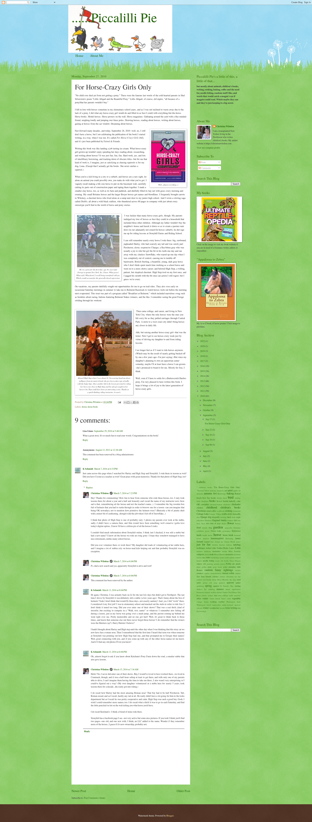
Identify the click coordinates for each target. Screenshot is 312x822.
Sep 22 (209, 429)
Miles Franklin (234, 551)
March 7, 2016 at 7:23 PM (125, 493)
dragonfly (216, 517)
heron (210, 535)
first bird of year (213, 523)
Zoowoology (201, 611)
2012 (202, 386)
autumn (208, 493)
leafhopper (201, 548)
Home (79, 55)
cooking (228, 510)
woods (222, 608)
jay (222, 541)
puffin (225, 567)
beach (199, 497)
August (206, 451)
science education (227, 576)
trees (220, 595)
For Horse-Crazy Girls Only (217, 423)
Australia (200, 493)
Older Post (183, 791)
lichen (208, 548)
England (216, 520)
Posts (203, 162)
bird (231, 497)
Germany (237, 527)
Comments (206, 168)
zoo (239, 608)
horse (84, 406)
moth (211, 554)
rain (238, 566)
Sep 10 (209, 439)
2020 (202, 346)
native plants (230, 557)
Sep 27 (209, 419)
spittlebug (200, 586)
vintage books (202, 602)
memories (216, 551)
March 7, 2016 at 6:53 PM (105, 468)
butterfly (232, 501)
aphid (230, 490)
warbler (221, 601)
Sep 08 (209, 444)
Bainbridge (222, 493)
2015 (202, 371)
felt (235, 520)
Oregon (237, 561)
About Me (96, 55)
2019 (202, 351)
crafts (224, 513)
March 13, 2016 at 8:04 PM (114, 590)
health (204, 535)
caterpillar (205, 504)
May (205, 466)
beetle (213, 497)
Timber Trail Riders (229, 592)
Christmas (201, 510)
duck (229, 517)
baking (230, 493)
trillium (225, 595)
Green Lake (216, 531)
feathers (230, 520)
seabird (199, 579)
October (207, 410)
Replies (89, 487)
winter (206, 607)
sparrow (230, 582)
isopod (206, 541)
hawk (199, 535)
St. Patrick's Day (227, 586)
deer (198, 517)
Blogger (170, 815)
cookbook (220, 511)
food (199, 527)
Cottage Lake (203, 513)
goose (207, 531)
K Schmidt (88, 468)
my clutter (206, 557)
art (239, 490)
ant (225, 490)
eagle (238, 517)
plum (199, 567)
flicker (224, 523)
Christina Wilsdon (100, 493)
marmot (199, 551)
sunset (228, 589)
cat (198, 504)
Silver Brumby (223, 579)
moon (207, 554)
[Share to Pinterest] (137, 402)
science (215, 576)
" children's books (204, 487)
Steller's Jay (202, 589)
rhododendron (215, 573)
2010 (202, 395)
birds (198, 501)
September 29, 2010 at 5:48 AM (108, 430)
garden (218, 527)
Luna (237, 548)
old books (225, 561)
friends (204, 527)
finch (203, 523)
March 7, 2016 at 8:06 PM (125, 561)
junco (238, 541)
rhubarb (225, 573)
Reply (85, 439)
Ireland (200, 541)
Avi (215, 493)
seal (204, 579)
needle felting (208, 560)
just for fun (203, 544)
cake (238, 501)
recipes (237, 570)
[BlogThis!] (128, 402)
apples (235, 490)
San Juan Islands (204, 576)
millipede (200, 554)
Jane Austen (215, 541)
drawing (223, 517)
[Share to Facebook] (134, 402)
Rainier (199, 570)
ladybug (236, 544)
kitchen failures (225, 545)
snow (199, 582)
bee (208, 497)
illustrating (229, 538)
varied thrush (214, 598)
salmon (237, 573)
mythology (215, 557)
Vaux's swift (226, 598)
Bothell (219, 501)
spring (208, 586)
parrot (222, 564)
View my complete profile (208, 147)
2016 (202, 366)
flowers (237, 523)
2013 (202, 381)
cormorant (236, 511)
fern (238, 520)
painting (210, 564)
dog (209, 516)
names (222, 557)
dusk (233, 517)
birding (237, 498)
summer (220, 589)
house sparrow (203, 538)
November (208, 405)
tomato (204, 595)
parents (216, 564)
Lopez (231, 548)
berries (219, 498)
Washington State (233, 602)
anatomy (213, 490)
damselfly (236, 514)
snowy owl (207, 582)
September (208, 415)
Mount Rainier (219, 554)
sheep (214, 579)
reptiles (207, 573)
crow (230, 513)
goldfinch (200, 531)
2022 (202, 341)
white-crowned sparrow (231, 605)
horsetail (237, 535)
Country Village (215, 514)
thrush (219, 592)
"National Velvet (203, 490)
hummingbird (217, 538)
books (212, 501)
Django (204, 516)
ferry (198, 523)
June (205, 460)
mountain (229, 554)
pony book (217, 567)
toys (215, 595)
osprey (199, 563)
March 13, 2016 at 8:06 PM (114, 651)
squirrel (216, 586)
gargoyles (228, 527)
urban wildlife (202, 598)
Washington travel (204, 605)
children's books (230, 507)
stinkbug (211, 589)
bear (204, 497)
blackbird (204, 501)
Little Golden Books (220, 548)
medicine (207, 551)
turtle (231, 595)
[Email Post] (119, 402)
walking (213, 601)
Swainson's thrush (203, 592)
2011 (202, 390)
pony (210, 567)
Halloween (236, 531)
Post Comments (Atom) (94, 797)
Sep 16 (209, 434)
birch (225, 498)
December (208, 400)
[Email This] (125, 402)
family (224, 520)
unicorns (237, 595)
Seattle (208, 579)
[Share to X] (131, 402)
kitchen (215, 545)
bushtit (225, 501)
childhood (211, 507)
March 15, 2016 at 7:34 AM (126, 669)
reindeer (200, 573)
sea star (237, 576)
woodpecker (214, 608)
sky (230, 579)
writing (233, 607)
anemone (220, 490)
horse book (93, 406)
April (205, 471)
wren (227, 607)
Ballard (237, 493)
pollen (204, 567)
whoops (199, 608)
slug (234, 579)
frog (210, 527)
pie (233, 563)
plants (238, 563)
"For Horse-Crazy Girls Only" (227, 487)
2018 (202, 356)
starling (237, 586)
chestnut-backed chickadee (220, 504)
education (200, 520)
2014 (202, 375)
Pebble (228, 563)
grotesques (226, 531)
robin (231, 573)
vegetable (236, 598)
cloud (208, 511)
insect (237, 538)
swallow (214, 592)
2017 (202, 360)
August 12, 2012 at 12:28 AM (108, 449)
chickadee (236, 504)
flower (230, 523)
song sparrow (219, 582)
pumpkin (232, 567)
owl (204, 563)
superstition (236, 589)
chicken (200, 507)
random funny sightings (219, 570)
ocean (217, 561)
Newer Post (79, 791)
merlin (224, 551)
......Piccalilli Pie (114, 17)
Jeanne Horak (229, 541)
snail (238, 579)
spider (238, 582)
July (205, 456)
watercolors (216, 605)
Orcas (232, 561)
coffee (213, 511)
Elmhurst (208, 520)
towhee (210, 595)
